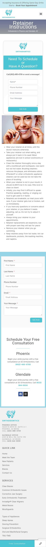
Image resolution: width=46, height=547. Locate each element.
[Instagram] (25, 394)
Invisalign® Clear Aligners (13, 501)
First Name (8, 261)
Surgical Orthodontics (11, 528)
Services (5, 465)
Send (23, 109)
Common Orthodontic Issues (14, 490)
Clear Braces (7, 486)
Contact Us (7, 473)
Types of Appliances (10, 516)
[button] (41, 14)
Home (4, 453)
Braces (5, 469)
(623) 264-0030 (14, 441)
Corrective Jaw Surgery (12, 494)
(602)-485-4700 (16, 74)
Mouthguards (7, 509)
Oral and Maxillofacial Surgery (15, 532)
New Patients (7, 461)
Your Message (10, 303)
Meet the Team (8, 457)
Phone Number (10, 282)
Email (6, 293)
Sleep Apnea (7, 520)
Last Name (8, 271)
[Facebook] (20, 394)
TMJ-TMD (6, 535)
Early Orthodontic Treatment (14, 498)
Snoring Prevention (10, 524)
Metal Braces (7, 505)
